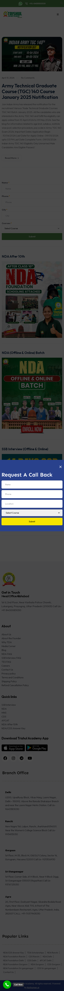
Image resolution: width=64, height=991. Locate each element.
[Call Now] (7, 984)
